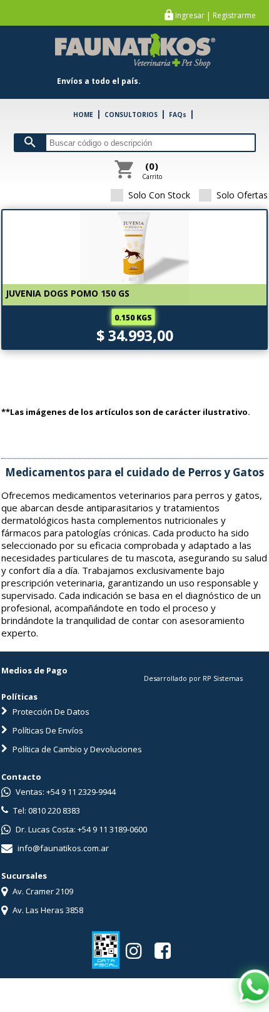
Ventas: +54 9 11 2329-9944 (65, 791)
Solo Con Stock (159, 195)
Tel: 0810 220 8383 (45, 810)
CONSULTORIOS (131, 114)
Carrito (152, 170)
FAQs (177, 114)
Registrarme (234, 16)
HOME (83, 114)
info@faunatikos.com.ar (62, 848)
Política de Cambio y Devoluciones (76, 749)
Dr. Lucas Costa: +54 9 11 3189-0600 (80, 829)
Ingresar (190, 16)
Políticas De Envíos (47, 730)
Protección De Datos (50, 711)
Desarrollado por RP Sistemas (193, 678)
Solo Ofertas (242, 195)
